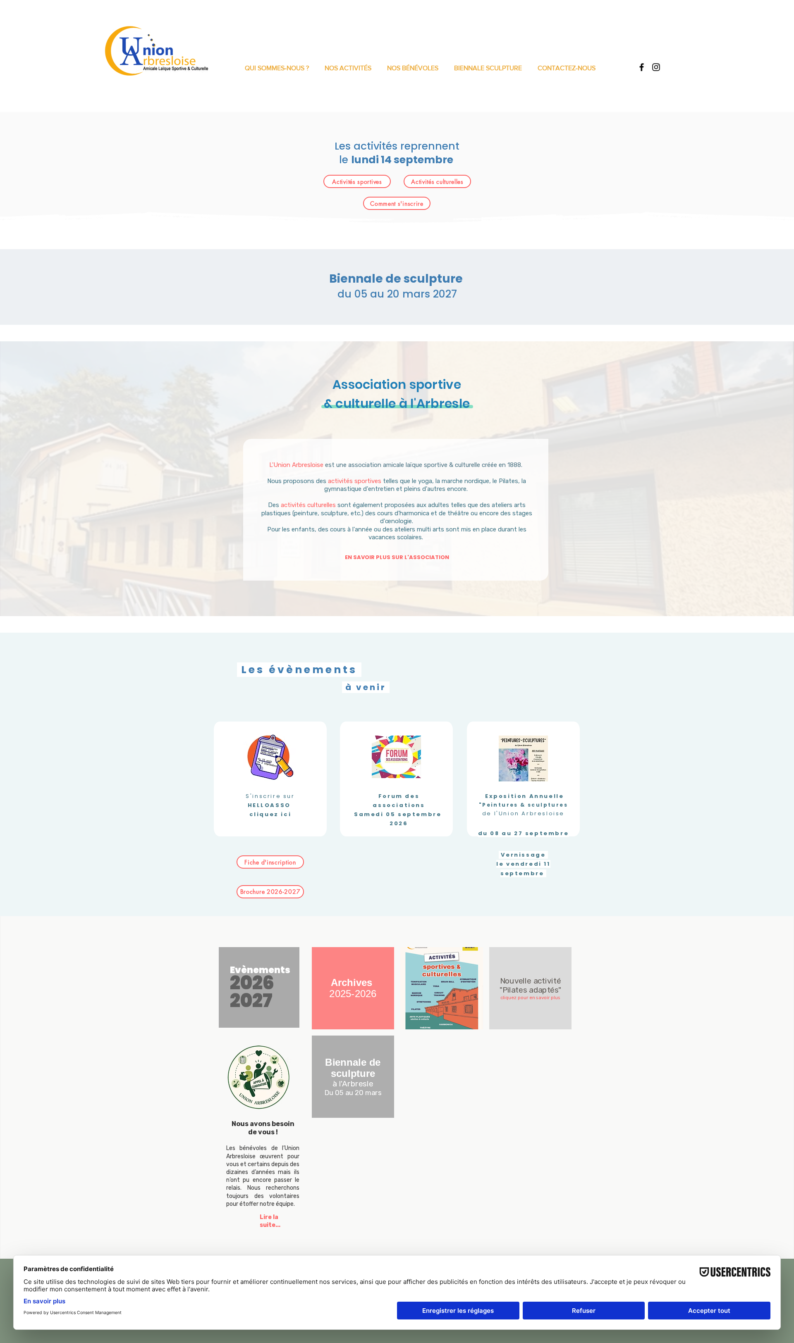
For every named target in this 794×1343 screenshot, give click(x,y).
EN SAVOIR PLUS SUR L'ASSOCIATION (397, 557)
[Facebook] (641, 67)
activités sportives (354, 481)
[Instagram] (656, 67)
